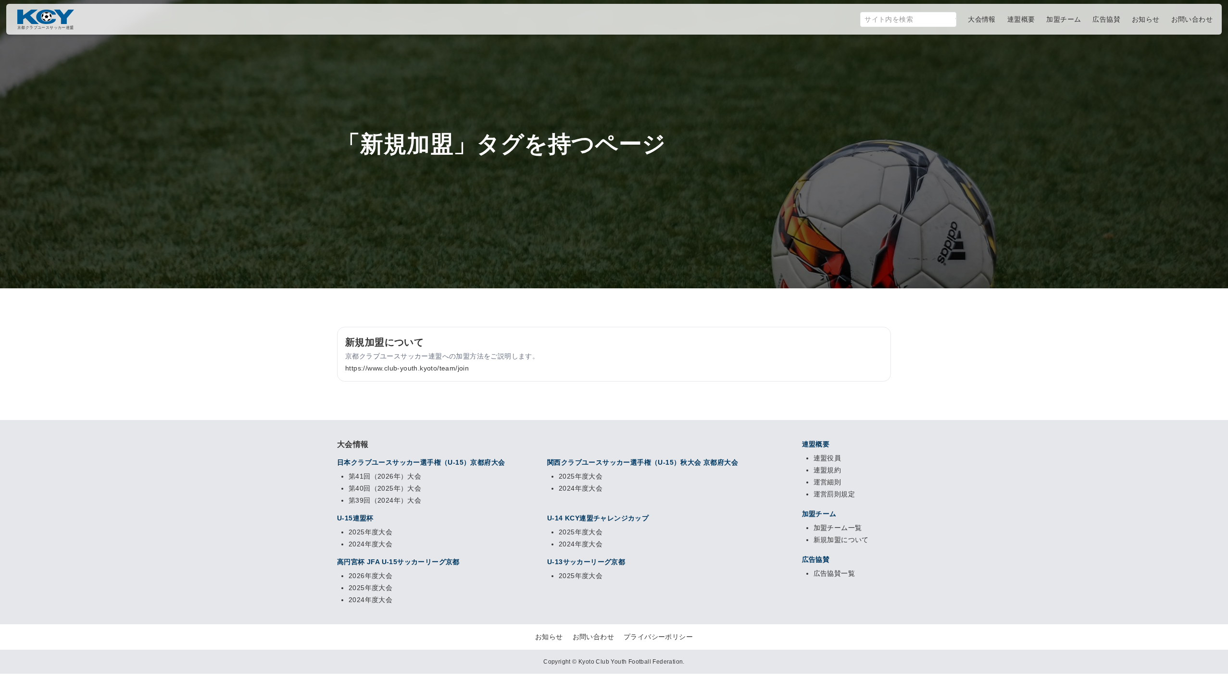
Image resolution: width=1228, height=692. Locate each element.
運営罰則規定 (834, 494)
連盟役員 (827, 458)
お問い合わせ (593, 637)
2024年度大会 (580, 488)
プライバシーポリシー (658, 637)
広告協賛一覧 (834, 573)
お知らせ (549, 637)
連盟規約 (827, 470)
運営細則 (827, 482)
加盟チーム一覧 (838, 527)
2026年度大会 (370, 576)
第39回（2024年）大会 (385, 500)
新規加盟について (841, 540)
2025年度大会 (580, 476)
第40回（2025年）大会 (385, 488)
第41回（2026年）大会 (385, 476)
